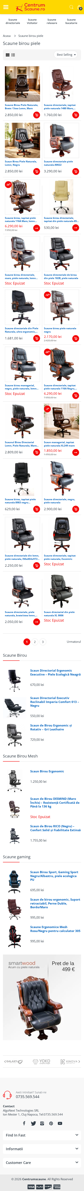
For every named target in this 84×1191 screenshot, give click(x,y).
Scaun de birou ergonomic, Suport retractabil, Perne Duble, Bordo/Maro (55, 903)
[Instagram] (42, 1123)
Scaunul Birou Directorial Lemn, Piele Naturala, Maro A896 (21, 444)
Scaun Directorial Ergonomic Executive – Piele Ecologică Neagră (55, 672)
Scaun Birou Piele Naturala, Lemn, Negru (21, 163)
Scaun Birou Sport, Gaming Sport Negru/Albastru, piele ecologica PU (54, 876)
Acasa (7, 36)
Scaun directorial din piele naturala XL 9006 (59, 614)
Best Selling (64, 54)
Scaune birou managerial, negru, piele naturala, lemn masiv (21, 387)
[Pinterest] (51, 1123)
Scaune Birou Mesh (20, 756)
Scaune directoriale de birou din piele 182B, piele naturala (61, 276)
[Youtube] (60, 1123)
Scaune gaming (16, 856)
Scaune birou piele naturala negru (60, 330)
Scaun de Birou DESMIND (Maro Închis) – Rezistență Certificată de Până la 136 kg (55, 802)
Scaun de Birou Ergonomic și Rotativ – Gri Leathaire (51, 727)
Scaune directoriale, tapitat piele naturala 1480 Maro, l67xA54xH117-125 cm (60, 107)
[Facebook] (24, 1123)
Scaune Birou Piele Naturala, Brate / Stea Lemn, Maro (21, 107)
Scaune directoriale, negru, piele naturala (59, 501)
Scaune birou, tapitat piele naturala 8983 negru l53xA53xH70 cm (20, 501)
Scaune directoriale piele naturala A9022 (58, 163)
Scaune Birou (15, 655)
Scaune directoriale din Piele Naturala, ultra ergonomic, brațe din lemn (21, 330)
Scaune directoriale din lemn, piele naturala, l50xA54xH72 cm (22, 557)
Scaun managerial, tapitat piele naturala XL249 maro (59, 444)
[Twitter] (33, 1123)
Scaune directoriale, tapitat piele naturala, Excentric (60, 557)
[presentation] (5, 1061)
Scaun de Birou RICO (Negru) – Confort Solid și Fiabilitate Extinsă (55, 828)
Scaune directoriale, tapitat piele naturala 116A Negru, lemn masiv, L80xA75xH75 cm (61, 387)
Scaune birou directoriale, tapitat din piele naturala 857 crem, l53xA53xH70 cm (61, 219)
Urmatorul (74, 642)
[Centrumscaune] (29, 7)
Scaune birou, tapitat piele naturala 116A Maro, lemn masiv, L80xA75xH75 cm (20, 219)
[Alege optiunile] (36, 228)
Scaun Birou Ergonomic (47, 771)
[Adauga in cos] (36, 115)
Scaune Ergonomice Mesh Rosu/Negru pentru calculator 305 (55, 929)
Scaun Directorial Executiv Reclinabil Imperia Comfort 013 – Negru (54, 701)
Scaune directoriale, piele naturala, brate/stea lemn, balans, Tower (20, 614)
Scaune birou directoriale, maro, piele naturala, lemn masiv (20, 276)
